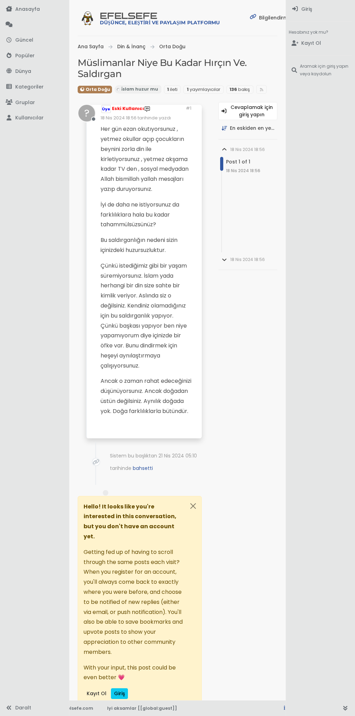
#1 (188, 108)
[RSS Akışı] (261, 89)
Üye (106, 109)
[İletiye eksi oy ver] (161, 430)
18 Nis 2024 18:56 (119, 118)
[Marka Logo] (87, 18)
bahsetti (143, 468)
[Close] (193, 506)
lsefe (160, 18)
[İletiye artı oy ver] (137, 430)
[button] (34, 87)
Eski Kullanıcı (128, 108)
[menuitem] (320, 9)
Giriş (119, 693)
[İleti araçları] (175, 430)
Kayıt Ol (96, 693)
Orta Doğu (97, 89)
